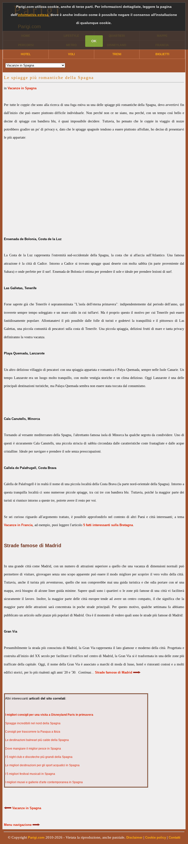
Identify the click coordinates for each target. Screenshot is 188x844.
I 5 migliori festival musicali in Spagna (30, 774)
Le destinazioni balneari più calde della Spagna (37, 740)
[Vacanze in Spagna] (7, 808)
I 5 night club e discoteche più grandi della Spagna (38, 757)
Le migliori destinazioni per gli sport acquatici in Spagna (42, 765)
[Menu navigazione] (36, 825)
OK (93, 41)
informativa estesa (33, 15)
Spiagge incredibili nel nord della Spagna (32, 723)
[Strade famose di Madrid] (137, 672)
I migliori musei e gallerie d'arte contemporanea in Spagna (44, 782)
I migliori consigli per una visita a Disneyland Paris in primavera (49, 714)
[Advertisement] (94, 184)
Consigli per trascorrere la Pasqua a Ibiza (32, 731)
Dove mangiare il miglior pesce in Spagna (33, 748)
